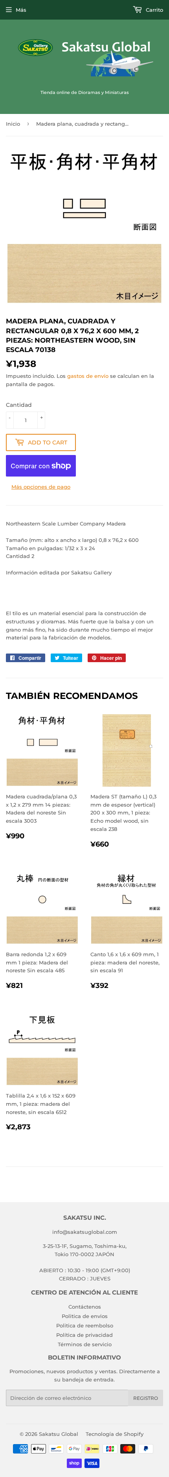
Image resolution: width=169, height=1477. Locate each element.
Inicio (13, 124)
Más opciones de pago (40, 487)
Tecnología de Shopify (114, 1434)
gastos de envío (87, 376)
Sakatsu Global (58, 1434)
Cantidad (19, 404)
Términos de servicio (85, 1344)
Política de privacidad (84, 1335)
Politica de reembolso (84, 1325)
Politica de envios (85, 1316)
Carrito (153, 10)
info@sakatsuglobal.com (84, 1232)
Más (21, 10)
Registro (145, 1398)
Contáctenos (84, 1307)
